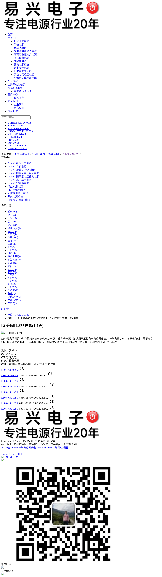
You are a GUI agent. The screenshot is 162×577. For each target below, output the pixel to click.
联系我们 (13, 101)
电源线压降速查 (23, 91)
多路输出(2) (14, 259)
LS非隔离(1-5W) (70, 154)
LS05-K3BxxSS (9, 392)
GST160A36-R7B (17, 145)
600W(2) (12, 269)
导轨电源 (19, 44)
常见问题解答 (15, 87)
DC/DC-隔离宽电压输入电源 (23, 173)
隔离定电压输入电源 (25, 54)
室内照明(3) (14, 256)
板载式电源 (20, 47)
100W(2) (12, 287)
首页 (10, 34)
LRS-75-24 (13, 139)
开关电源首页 (22, 154)
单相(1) (12, 293)
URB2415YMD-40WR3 (20, 131)
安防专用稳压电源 (24, 74)
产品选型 (13, 81)
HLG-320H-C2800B (18, 128)
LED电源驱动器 (23, 71)
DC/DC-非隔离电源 (18, 183)
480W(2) (12, 272)
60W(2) (11, 275)
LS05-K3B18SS (9, 397)
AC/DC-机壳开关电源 (19, 163)
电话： (11, 314)
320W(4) (12, 231)
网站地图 (63, 447)
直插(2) (12, 266)
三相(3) (12, 240)
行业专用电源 (21, 67)
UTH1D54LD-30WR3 (19, 122)
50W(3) (11, 247)
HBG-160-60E (15, 137)
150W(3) (12, 250)
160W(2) (12, 281)
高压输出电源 (21, 57)
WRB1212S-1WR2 (17, 134)
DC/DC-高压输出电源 (19, 179)
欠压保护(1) (14, 300)
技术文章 (19, 97)
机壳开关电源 (21, 41)
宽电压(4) (13, 237)
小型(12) (12, 218)
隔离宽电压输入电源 (25, 51)
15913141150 (22, 314)
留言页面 (19, 107)
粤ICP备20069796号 (12, 447)
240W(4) (12, 234)
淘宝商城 (13, 111)
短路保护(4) (14, 228)
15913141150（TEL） (13, 453)
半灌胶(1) (13, 290)
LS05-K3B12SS (9, 408)
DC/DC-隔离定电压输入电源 (23, 176)
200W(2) (12, 278)
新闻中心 (13, 94)
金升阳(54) (13, 215)
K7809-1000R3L (16, 125)
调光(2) (12, 284)
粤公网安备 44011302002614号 (40, 447)
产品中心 (13, 37)
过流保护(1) (14, 296)
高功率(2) (13, 263)
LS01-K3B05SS (9, 370)
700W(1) (12, 303)
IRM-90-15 (13, 142)
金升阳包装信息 (16, 84)
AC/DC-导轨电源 (17, 166)
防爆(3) (12, 244)
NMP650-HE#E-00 (17, 148)
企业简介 (19, 104)
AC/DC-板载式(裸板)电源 (46, 154)
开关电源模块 (21, 64)
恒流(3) (12, 253)
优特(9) (12, 221)
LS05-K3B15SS (9, 403)
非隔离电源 (20, 61)
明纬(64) (12, 211)
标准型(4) (13, 225)
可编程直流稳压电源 (25, 77)
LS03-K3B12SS (9, 381)
